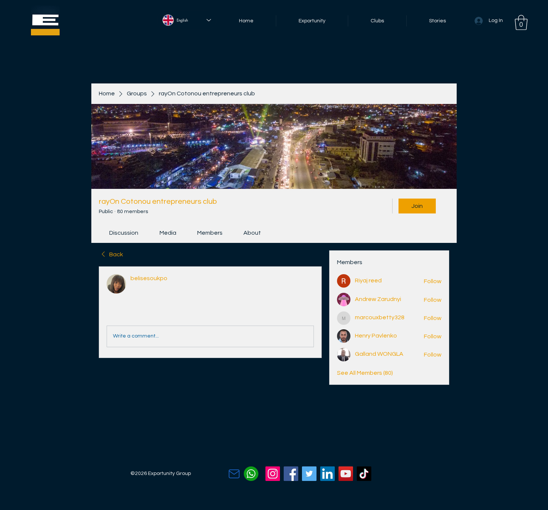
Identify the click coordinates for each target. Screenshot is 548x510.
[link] (123, 233)
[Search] (381, 206)
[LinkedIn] (327, 473)
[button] (521, 22)
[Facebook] (291, 473)
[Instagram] (272, 473)
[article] (210, 312)
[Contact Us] (234, 473)
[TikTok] (364, 473)
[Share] (309, 278)
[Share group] (444, 205)
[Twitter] (309, 473)
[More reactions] (137, 313)
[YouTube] (345, 473)
